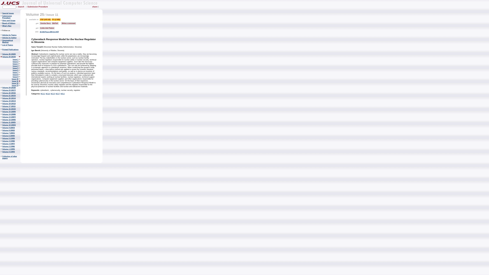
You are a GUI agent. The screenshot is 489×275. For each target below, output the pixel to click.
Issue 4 (15, 66)
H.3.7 (58, 94)
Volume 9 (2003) (8, 128)
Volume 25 (35, 14)
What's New (6, 26)
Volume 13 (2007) (9, 117)
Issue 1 (15, 59)
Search (21, 7)
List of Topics (7, 45)
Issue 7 (15, 72)
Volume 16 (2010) (9, 109)
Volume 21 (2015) (9, 96)
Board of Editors (8, 23)
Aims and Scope (8, 21)
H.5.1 (63, 94)
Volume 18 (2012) (9, 104)
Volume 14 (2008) (9, 114)
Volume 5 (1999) (8, 138)
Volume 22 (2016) (9, 93)
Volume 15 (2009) (9, 112)
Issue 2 (15, 62)
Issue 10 (15, 79)
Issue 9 (15, 77)
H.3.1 (43, 94)
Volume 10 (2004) (9, 125)
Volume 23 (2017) (9, 90)
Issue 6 (15, 70)
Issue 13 (15, 85)
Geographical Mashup (7, 41)
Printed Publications (10, 50)
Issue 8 (15, 75)
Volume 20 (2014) (9, 98)
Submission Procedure (37, 7)
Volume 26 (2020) (9, 54)
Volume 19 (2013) (9, 101)
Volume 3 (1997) (8, 144)
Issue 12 (15, 83)
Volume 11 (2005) (9, 122)
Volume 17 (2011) (9, 106)
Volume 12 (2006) (9, 120)
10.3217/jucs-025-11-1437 (49, 32)
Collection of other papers (9, 157)
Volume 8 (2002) (8, 130)
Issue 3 (15, 64)
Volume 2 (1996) (8, 146)
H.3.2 (48, 94)
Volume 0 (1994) (8, 152)
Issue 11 (15, 81)
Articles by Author (9, 38)
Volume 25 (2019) (9, 57)
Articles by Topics (9, 35)
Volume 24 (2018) (9, 88)
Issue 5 (15, 68)
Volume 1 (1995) (8, 149)
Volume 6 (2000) (8, 136)
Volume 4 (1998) (8, 141)
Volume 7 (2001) (8, 133)
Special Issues (8, 13)
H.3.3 (53, 94)
